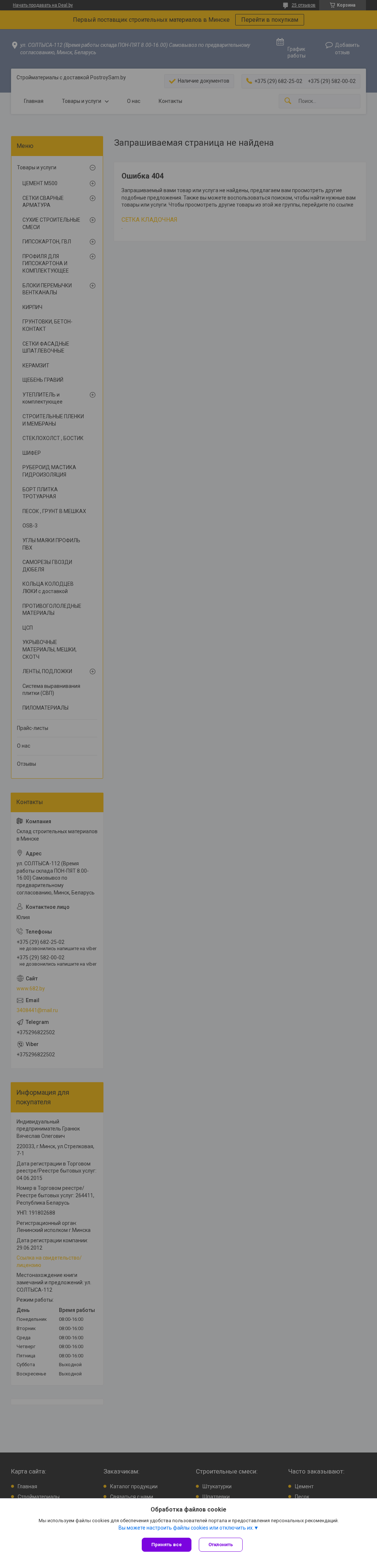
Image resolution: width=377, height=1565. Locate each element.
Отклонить (220, 1544)
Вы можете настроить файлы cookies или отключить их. (186, 1528)
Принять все (166, 1544)
